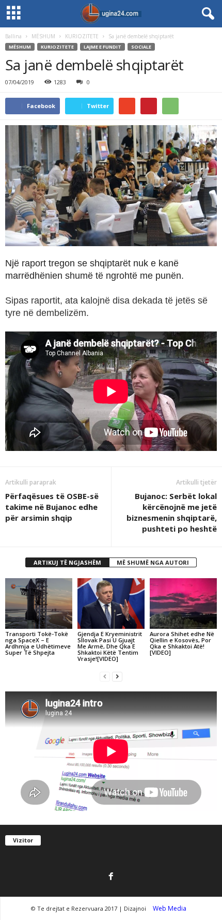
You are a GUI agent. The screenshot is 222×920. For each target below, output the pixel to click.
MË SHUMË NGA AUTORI (153, 562)
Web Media (169, 908)
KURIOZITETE (82, 36)
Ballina (13, 36)
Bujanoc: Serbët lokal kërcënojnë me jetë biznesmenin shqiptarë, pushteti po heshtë (171, 512)
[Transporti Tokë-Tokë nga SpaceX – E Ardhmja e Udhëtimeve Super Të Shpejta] (38, 603)
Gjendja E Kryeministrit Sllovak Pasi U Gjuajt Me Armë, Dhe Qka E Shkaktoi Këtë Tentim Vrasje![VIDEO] (109, 646)
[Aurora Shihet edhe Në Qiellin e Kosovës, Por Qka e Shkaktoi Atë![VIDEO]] (183, 603)
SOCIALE (141, 46)
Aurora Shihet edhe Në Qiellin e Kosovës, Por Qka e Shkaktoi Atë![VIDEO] (182, 643)
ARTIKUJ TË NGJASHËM (67, 562)
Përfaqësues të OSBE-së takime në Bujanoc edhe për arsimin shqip (52, 507)
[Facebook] (111, 877)
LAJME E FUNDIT (102, 46)
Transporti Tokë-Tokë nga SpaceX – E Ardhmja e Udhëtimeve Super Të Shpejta (38, 643)
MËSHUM (43, 36)
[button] (206, 14)
